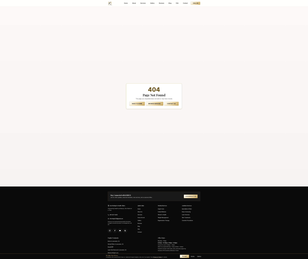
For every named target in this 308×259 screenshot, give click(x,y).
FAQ (177, 3)
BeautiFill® (110, 247)
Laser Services (186, 214)
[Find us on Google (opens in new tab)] (125, 231)
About (134, 3)
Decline (193, 256)
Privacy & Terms (157, 257)
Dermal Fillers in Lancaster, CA (115, 244)
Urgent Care (161, 209)
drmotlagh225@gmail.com (116, 218)
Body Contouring (186, 211)
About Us (140, 211)
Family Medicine (162, 211)
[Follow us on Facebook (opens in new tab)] (115, 231)
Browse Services (154, 103)
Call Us (195, 3)
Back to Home (137, 103)
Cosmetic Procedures (187, 220)
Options (199, 256)
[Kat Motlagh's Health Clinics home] (110, 3)
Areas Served (141, 217)
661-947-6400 (114, 214)
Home (126, 3)
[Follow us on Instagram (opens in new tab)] (110, 231)
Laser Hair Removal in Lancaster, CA (117, 250)
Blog (170, 3)
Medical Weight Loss (113, 252)
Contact (185, 3)
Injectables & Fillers (187, 209)
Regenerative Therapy (163, 220)
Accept (184, 256)
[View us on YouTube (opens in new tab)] (120, 231)
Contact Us (171, 103)
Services (143, 3)
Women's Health (162, 214)
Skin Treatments (186, 217)
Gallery (152, 3)
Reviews (161, 3)
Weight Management (163, 217)
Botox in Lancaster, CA (114, 241)
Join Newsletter (190, 196)
